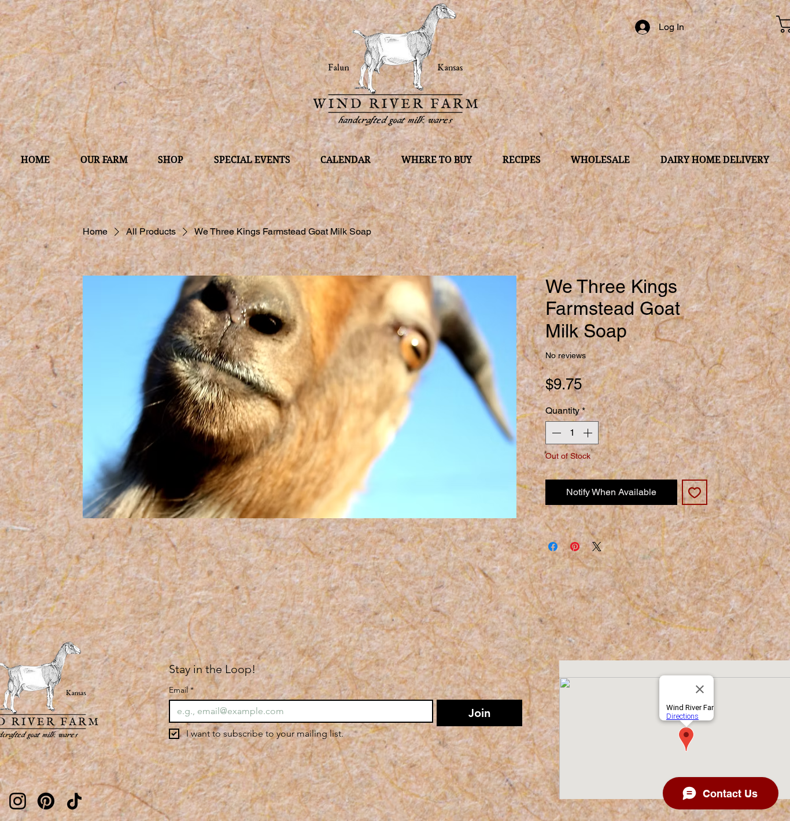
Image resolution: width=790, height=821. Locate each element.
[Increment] (589, 433)
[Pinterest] (46, 801)
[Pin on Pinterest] (575, 546)
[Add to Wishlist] (694, 492)
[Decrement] (555, 433)
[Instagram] (17, 801)
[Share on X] (597, 546)
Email (181, 690)
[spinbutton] (572, 433)
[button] (104, 159)
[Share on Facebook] (553, 546)
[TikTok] (74, 801)
